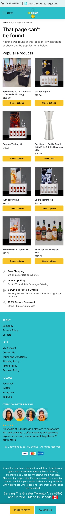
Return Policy (10, 365)
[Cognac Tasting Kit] (17, 125)
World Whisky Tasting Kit (16, 249)
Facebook (8, 383)
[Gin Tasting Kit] (49, 72)
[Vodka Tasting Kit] (49, 181)
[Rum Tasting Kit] (17, 181)
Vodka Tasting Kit (44, 199)
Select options (17, 103)
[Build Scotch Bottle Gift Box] (49, 230)
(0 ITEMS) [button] (13, 3)
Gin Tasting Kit (42, 91)
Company (8, 325)
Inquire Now (22, 510)
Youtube (7, 396)
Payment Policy (11, 370)
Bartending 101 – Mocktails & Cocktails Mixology (17, 93)
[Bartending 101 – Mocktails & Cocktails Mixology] (17, 72)
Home (5, 22)
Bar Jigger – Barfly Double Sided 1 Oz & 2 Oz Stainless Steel (49, 147)
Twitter (6, 387)
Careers (7, 334)
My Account (9, 348)
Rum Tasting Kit (11, 199)
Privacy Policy (10, 330)
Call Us (47, 510)
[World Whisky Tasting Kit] (17, 230)
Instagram (8, 392)
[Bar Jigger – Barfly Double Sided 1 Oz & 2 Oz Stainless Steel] (49, 125)
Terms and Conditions (15, 356)
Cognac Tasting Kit (13, 144)
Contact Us (9, 352)
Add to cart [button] (49, 158)
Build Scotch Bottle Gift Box (47, 251)
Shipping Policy (11, 361)
